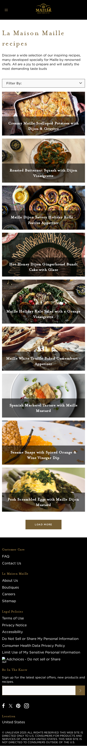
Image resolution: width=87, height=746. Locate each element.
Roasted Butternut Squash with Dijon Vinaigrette (43, 173)
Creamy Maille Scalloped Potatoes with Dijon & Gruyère (43, 126)
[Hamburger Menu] (6, 10)
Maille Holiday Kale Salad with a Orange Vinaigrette (43, 314)
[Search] (49, 10)
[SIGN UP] (80, 690)
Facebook (3, 705)
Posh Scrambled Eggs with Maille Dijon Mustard (43, 502)
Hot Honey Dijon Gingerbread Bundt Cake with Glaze (43, 267)
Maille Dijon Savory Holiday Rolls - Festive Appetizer (43, 220)
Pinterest (18, 705)
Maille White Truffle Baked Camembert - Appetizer (43, 361)
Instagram (26, 705)
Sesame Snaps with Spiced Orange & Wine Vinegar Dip (43, 455)
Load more (43, 524)
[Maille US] (43, 10)
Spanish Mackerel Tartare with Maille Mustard (43, 408)
